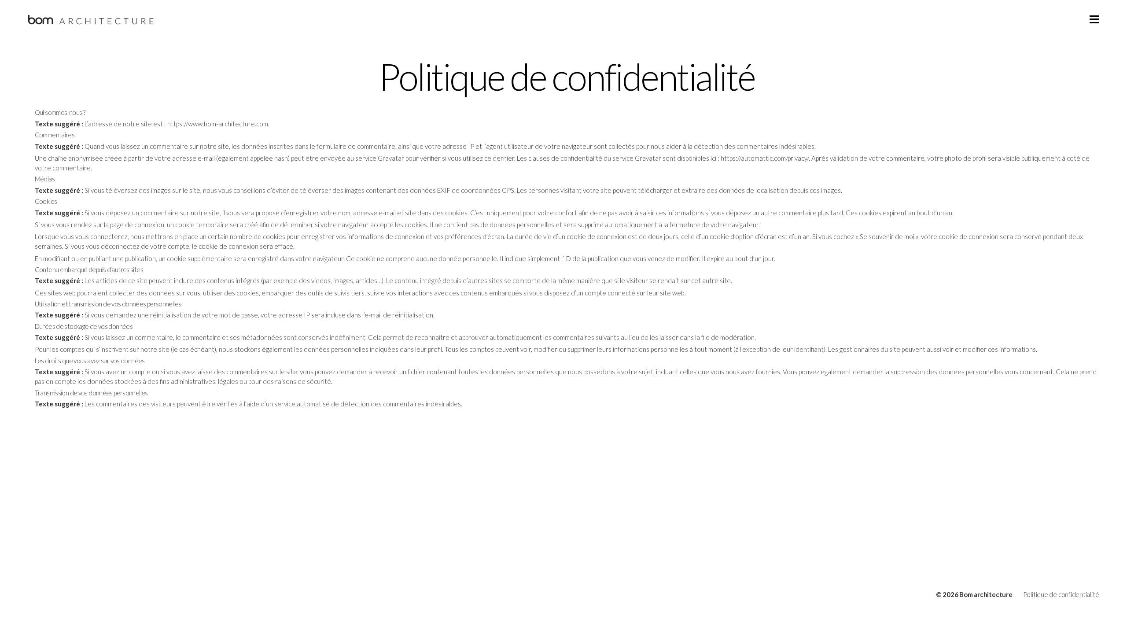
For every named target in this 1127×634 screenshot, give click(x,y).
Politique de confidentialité (1061, 594)
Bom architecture (985, 594)
